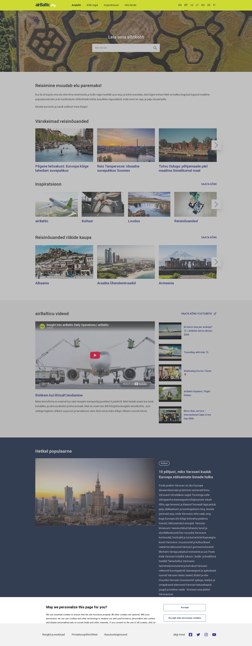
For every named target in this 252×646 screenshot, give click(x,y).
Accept (185, 607)
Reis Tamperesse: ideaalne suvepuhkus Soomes (118, 168)
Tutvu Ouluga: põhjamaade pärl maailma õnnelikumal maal (183, 168)
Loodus (134, 221)
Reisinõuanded (186, 221)
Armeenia (166, 283)
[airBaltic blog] (46, 5)
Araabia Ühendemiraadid (116, 283)
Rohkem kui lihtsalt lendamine (59, 395)
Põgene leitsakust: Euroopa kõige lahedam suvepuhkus (62, 168)
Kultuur (87, 221)
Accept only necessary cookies (184, 618)
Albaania (42, 283)
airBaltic (41, 221)
